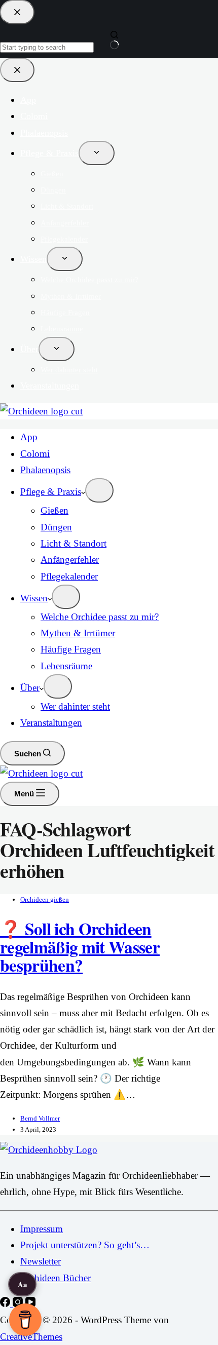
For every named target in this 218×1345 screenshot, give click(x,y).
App (29, 437)
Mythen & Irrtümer (78, 633)
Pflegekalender (69, 576)
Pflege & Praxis (50, 491)
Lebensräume (66, 666)
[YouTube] (30, 1303)
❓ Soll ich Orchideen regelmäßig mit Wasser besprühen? (80, 947)
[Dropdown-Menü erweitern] (99, 490)
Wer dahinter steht (75, 706)
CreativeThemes (31, 1336)
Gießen (54, 510)
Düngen (56, 527)
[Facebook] (6, 1303)
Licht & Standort (73, 543)
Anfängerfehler (70, 559)
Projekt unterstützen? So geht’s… (85, 1245)
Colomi (35, 453)
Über (30, 687)
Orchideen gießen (44, 899)
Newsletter (40, 1261)
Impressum (41, 1228)
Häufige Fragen (71, 649)
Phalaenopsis (45, 470)
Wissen (34, 598)
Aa (22, 1284)
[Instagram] (19, 1303)
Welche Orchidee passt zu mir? (100, 616)
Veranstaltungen (51, 722)
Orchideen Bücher (55, 1278)
